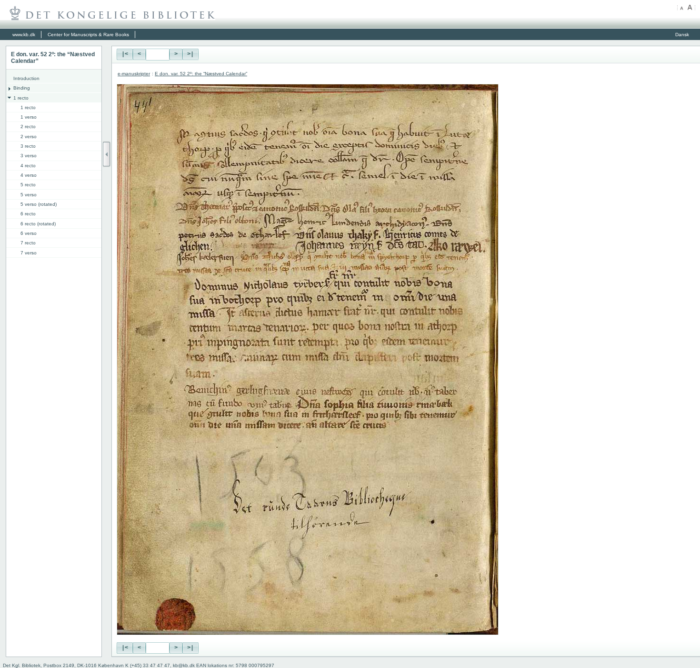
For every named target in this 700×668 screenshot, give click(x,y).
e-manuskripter (134, 73)
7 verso (28, 252)
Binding (21, 88)
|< (124, 54)
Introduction (26, 78)
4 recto (28, 165)
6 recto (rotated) (38, 223)
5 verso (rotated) (38, 204)
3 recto (28, 146)
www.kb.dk (23, 34)
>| (190, 54)
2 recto (28, 126)
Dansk (682, 34)
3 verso (28, 155)
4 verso (28, 175)
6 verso (28, 233)
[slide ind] (106, 154)
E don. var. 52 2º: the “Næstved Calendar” (201, 73)
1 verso (28, 117)
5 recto (28, 184)
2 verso (28, 136)
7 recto (28, 242)
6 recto (28, 213)
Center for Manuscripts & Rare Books (88, 34)
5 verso (28, 194)
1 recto (21, 98)
